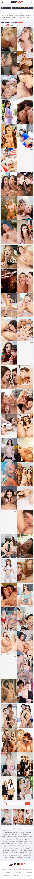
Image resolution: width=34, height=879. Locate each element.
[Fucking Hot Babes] (25, 87)
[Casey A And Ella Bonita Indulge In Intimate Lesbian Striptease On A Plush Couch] (9, 764)
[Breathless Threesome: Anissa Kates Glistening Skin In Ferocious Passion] (9, 112)
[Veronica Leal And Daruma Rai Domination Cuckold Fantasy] (9, 474)
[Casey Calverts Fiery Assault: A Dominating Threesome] (25, 112)
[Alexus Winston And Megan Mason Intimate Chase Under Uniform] (25, 450)
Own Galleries (17, 868)
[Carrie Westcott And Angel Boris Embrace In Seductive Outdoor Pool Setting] (25, 740)
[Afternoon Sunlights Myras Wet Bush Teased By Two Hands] (25, 329)
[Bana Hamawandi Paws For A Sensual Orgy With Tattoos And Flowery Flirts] (9, 208)
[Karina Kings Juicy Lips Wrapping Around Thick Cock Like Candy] (9, 281)
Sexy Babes (11, 868)
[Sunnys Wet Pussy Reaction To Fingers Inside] (25, 377)
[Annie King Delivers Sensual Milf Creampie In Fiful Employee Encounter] (9, 619)
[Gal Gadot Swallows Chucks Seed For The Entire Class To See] (9, 450)
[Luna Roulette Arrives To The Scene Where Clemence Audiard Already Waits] (9, 643)
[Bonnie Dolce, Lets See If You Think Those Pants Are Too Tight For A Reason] (25, 522)
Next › (27, 803)
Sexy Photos (7, 7)
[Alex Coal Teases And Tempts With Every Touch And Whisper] (25, 208)
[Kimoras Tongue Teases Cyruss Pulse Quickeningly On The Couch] (9, 353)
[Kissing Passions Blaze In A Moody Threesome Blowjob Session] (25, 232)
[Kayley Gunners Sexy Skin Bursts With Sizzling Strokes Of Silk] (9, 401)
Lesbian (14, 49)
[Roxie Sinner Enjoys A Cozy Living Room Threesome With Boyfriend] (9, 160)
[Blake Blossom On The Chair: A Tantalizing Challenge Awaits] (25, 136)
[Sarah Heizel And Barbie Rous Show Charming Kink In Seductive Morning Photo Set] (9, 716)
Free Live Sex (16, 7)
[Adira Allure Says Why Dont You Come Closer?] (25, 281)
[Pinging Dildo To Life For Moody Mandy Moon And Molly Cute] (25, 643)
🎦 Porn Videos (28, 7)
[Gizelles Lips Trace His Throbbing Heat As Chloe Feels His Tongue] (25, 474)
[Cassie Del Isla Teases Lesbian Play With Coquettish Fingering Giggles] (9, 595)
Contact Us (23, 868)
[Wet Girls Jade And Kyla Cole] (25, 716)
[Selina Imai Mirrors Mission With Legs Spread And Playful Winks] (25, 257)
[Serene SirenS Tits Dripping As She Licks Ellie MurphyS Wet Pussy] (25, 401)
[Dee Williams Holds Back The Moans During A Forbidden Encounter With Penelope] (9, 257)
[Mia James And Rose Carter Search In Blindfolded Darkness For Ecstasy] (9, 571)
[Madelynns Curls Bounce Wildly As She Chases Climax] (9, 377)
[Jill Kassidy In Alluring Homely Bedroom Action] (25, 498)
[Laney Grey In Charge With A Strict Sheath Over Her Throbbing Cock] (9, 63)
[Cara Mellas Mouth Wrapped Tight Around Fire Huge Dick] (9, 305)
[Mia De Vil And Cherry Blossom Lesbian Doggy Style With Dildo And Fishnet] (9, 788)
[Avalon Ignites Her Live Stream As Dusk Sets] (9, 426)
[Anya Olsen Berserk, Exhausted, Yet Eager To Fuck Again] (25, 39)
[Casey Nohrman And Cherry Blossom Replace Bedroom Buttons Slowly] (25, 63)
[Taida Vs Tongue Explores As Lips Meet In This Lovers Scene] (9, 39)
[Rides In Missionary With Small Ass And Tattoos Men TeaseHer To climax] (9, 329)
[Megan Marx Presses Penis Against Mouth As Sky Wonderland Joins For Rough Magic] (25, 595)
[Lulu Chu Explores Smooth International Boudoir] (25, 305)
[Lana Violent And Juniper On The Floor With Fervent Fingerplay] (9, 232)
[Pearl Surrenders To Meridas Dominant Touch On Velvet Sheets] (9, 87)
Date (8, 25)
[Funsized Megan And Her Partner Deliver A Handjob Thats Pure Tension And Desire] (25, 546)
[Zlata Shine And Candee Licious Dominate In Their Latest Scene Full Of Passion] (9, 740)
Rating (11, 25)
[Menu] (5, 2)
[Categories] (2, 2)
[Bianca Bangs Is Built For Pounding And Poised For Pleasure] (25, 619)
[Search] (31, 2)
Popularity (17, 25)
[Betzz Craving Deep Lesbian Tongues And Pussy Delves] (9, 498)
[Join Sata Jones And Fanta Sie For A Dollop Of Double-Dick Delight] (25, 184)
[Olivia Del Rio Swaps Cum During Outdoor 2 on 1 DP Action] (9, 136)
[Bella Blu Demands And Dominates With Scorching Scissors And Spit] (25, 426)
